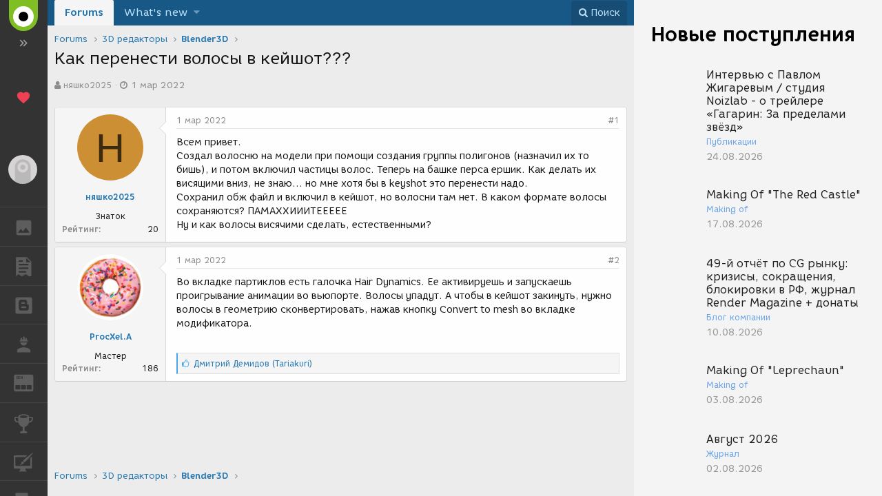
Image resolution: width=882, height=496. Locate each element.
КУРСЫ (24, 461)
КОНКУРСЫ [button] (24, 422)
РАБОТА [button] (24, 343)
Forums (84, 12)
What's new (155, 12)
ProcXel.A (111, 336)
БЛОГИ (24, 305)
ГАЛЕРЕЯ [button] (24, 226)
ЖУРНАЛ (32, 382)
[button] (196, 12)
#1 (613, 120)
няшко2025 (87, 85)
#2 (613, 260)
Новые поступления (753, 34)
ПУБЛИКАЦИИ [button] (24, 266)
